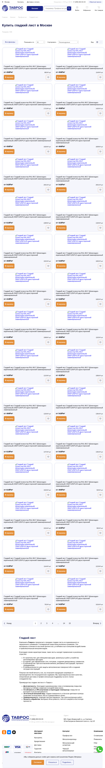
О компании (98, 735)
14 (64, 623)
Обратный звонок (95, 2)
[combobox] (40, 42)
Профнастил (67, 735)
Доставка (37, 745)
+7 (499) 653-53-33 (79, 2)
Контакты (21, 2)
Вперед (96, 623)
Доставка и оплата (33, 2)
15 (70, 623)
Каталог (35, 8)
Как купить (38, 738)
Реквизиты (98, 739)
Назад (9, 623)
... (58, 623)
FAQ (95, 743)
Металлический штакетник (68, 744)
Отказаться (52, 762)
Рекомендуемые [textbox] (64, 42)
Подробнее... (67, 762)
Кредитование (39, 741)
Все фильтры (10, 42)
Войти (77, 10)
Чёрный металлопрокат (68, 750)
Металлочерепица (69, 739)
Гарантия (37, 749)
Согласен (38, 762)
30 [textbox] (38, 42)
